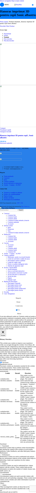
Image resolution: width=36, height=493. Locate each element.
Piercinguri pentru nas (14, 287)
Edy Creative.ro (25, 206)
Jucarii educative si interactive (13, 183)
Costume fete (12, 215)
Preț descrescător (9, 41)
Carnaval (6, 178)
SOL (22, 203)
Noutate (6, 37)
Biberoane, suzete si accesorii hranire (19, 257)
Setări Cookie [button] (4, 328)
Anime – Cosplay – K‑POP (12, 185)
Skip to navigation (5, 1)
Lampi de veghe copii (14, 262)
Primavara (11, 229)
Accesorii (10, 224)
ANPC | (19, 203)
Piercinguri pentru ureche (15, 290)
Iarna (5, 180)
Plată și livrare (8, 196)
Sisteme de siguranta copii (15, 266)
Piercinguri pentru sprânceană (17, 288)
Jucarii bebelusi (12, 269)
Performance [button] (4, 453)
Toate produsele (8, 176)
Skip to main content (17, 1)
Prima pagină (4, 22)
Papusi (10, 278)
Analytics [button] (3, 462)
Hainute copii (12, 280)
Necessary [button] (3, 360)
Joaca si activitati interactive (16, 271)
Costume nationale (13, 222)
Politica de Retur (9, 198)
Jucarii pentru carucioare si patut (17, 273)
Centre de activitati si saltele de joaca (19, 259)
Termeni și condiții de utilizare (13, 192)
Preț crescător (8, 39)
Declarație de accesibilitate (12, 199)
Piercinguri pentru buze (15, 285)
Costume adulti (12, 218)
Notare (6, 35)
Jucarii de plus (12, 276)
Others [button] (2, 483)
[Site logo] (18, 4)
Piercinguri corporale (14, 283)
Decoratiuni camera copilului (16, 260)
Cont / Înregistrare (9, 294)
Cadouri (10, 246)
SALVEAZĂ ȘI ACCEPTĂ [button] (8, 492)
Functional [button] (3, 444)
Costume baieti (12, 217)
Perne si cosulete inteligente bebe (18, 264)
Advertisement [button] (4, 472)
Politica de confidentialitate (12, 194)
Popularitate (7, 34)
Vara (9, 231)
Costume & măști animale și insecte (18, 220)
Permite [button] (11, 328)
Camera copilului (9, 181)
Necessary (5, 362)
